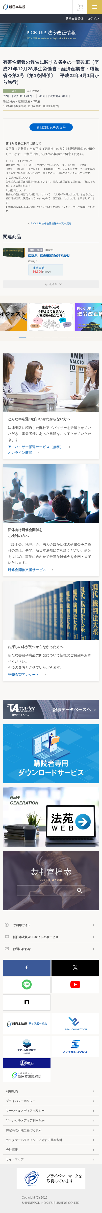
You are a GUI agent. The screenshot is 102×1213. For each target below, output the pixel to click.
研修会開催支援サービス (27, 570)
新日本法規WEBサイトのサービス (35, 937)
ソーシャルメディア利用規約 (25, 1120)
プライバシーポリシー (21, 1101)
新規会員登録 (74, 18)
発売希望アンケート (23, 675)
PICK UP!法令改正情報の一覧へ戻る (51, 223)
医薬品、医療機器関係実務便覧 (49, 256)
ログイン (93, 18)
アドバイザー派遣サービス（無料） (35, 447)
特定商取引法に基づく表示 (24, 1130)
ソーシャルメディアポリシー (25, 1110)
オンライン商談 (20, 453)
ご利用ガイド (22, 925)
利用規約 (12, 1091)
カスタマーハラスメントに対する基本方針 (34, 1140)
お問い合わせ (22, 949)
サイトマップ (15, 1159)
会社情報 (12, 1149)
